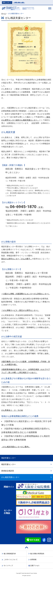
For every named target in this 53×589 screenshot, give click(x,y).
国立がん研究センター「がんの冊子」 (16, 259)
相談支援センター (8, 464)
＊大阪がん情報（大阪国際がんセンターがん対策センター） (25, 294)
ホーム (3, 13)
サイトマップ (8, 565)
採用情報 (33, 559)
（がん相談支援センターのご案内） (15, 447)
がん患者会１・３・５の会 (12, 410)
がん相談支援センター (10, 477)
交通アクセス (34, 565)
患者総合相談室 (7, 471)
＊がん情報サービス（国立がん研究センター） (20, 310)
